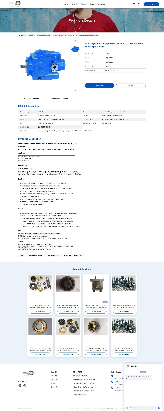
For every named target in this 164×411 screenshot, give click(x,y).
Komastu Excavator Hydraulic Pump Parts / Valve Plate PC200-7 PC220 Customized (68, 307)
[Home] (28, 376)
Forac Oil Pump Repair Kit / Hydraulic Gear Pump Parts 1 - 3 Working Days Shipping (96, 307)
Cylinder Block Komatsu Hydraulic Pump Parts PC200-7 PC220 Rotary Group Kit (96, 349)
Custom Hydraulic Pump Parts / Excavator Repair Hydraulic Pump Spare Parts (124, 349)
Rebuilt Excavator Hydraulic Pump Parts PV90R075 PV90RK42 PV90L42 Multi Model (40, 349)
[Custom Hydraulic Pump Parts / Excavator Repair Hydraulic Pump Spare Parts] (124, 332)
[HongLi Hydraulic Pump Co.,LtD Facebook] (20, 386)
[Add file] (126, 408)
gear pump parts (53, 255)
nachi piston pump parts (73, 255)
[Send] (159, 408)
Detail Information (31, 99)
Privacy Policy (22, 408)
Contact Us (54, 387)
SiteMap (30, 408)
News (53, 383)
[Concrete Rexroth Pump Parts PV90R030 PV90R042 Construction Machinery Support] (68, 332)
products (84, 4)
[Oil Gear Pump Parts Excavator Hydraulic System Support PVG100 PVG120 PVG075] (40, 289)
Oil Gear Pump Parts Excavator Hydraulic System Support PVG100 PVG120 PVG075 (40, 307)
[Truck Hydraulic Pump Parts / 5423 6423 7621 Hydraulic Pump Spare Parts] (43, 65)
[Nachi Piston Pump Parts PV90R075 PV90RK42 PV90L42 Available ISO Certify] (124, 289)
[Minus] (159, 366)
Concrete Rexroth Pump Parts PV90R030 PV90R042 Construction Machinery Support (68, 349)
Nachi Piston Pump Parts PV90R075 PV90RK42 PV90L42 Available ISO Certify (124, 307)
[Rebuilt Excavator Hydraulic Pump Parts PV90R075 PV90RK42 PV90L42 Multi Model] (40, 332)
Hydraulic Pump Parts (43, 35)
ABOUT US (55, 375)
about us (74, 4)
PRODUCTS (31, 35)
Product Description (59, 99)
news (92, 4)
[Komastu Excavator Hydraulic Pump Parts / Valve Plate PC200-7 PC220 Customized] (68, 289)
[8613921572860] (25, 386)
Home (66, 4)
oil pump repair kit (35, 255)
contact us (101, 4)
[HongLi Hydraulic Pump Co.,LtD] (15, 4)
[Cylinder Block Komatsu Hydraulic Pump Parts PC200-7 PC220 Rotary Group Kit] (96, 332)
